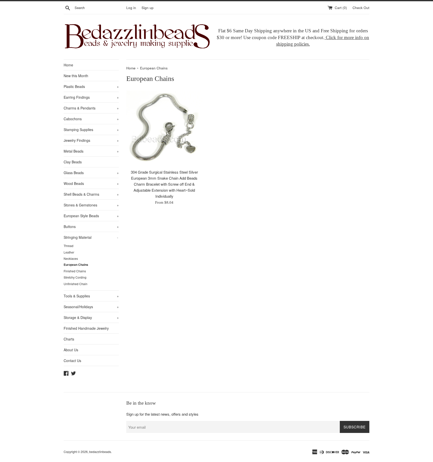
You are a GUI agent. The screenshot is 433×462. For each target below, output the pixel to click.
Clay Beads (73, 161)
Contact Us (72, 360)
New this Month (76, 75)
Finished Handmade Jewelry (86, 328)
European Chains (76, 265)
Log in (131, 7)
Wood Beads (91, 183)
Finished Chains (75, 271)
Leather (69, 252)
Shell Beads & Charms (91, 194)
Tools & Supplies (91, 295)
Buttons (91, 226)
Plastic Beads (91, 86)
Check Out (361, 7)
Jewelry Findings (91, 140)
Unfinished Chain (75, 284)
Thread (68, 246)
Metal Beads (91, 151)
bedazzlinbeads (100, 451)
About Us (71, 349)
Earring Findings (91, 97)
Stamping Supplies (91, 129)
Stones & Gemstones (91, 204)
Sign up (148, 7)
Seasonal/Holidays (91, 306)
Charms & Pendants (91, 107)
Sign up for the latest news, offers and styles (162, 414)
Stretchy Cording (75, 277)
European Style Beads (91, 215)
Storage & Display (91, 317)
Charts (69, 338)
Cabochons (91, 118)
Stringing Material (91, 237)
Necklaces (71, 258)
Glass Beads (91, 172)
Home (68, 64)
